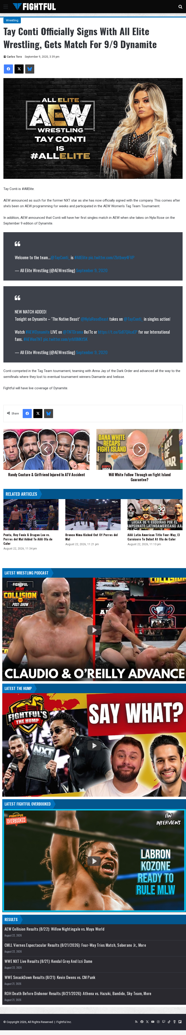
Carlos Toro (14, 56)
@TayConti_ (60, 257)
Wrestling (12, 20)
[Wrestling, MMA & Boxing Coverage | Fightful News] (34, 6)
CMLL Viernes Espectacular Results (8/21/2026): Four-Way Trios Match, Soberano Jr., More (75, 945)
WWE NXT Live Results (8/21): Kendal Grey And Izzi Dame (49, 961)
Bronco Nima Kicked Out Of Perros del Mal (91, 536)
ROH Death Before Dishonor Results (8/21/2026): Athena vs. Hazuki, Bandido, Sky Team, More (78, 993)
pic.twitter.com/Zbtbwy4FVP (111, 257)
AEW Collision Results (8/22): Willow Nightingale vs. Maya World (54, 929)
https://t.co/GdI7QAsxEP (117, 331)
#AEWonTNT (33, 339)
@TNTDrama (73, 331)
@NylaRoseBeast (94, 318)
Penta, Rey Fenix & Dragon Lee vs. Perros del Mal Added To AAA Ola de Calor (27, 539)
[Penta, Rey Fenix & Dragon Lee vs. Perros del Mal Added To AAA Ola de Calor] (31, 514)
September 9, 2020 (92, 270)
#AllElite (81, 257)
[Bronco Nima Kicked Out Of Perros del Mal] (92, 514)
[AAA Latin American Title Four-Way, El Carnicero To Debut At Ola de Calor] (155, 514)
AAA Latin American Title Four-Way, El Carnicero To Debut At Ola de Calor (153, 536)
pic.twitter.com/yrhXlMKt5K (65, 339)
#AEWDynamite (38, 331)
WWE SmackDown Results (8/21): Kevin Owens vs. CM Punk (50, 977)
